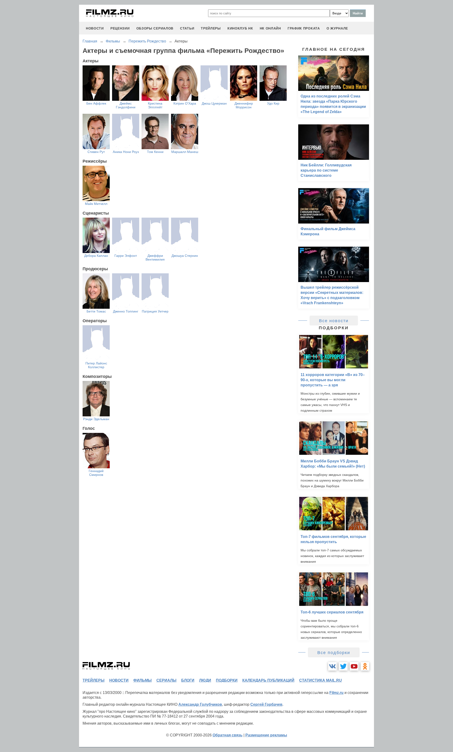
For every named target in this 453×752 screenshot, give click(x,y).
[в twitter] (343, 666)
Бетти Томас (96, 311)
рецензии (120, 28)
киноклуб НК (240, 28)
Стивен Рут (96, 152)
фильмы (142, 680)
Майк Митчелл (96, 204)
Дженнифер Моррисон (244, 105)
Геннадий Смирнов (96, 473)
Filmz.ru (336, 693)
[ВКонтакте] (332, 666)
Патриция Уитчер (155, 311)
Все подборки (333, 652)
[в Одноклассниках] (365, 666)
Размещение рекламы (266, 735)
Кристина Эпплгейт (155, 105)
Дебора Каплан (96, 256)
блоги (187, 680)
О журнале (337, 28)
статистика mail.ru (320, 680)
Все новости (333, 320)
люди (205, 680)
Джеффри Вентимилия (155, 257)
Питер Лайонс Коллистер (96, 365)
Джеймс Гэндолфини (125, 105)
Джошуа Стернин (185, 256)
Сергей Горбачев (266, 704)
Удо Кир (273, 103)
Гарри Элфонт (125, 256)
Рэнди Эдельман (96, 419)
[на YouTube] (354, 666)
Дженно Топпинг (125, 311)
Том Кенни (155, 152)
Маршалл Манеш (184, 152)
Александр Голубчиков (200, 704)
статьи (187, 28)
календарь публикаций (268, 680)
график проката (304, 28)
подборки (227, 680)
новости (95, 28)
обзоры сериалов (155, 28)
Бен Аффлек (96, 103)
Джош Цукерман (214, 103)
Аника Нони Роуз (126, 152)
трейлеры (211, 28)
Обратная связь (228, 735)
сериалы (166, 680)
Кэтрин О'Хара (184, 103)
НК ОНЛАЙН (270, 28)
